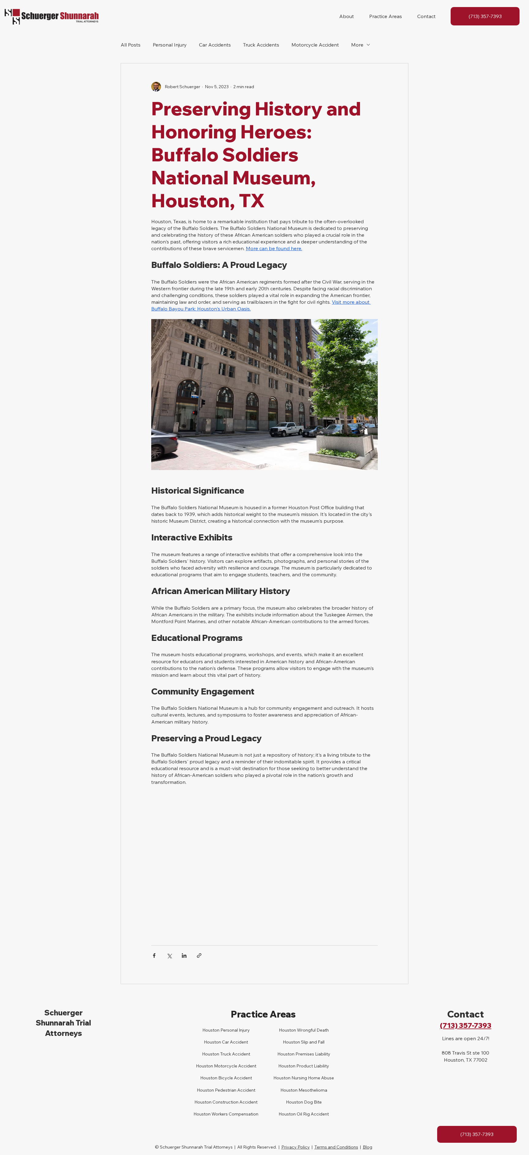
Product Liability (312, 1066)
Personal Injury (170, 45)
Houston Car (216, 1042)
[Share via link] (199, 955)
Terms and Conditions (336, 1147)
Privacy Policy (295, 1147)
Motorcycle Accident (315, 45)
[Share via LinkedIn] (184, 955)
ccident (240, 1042)
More (357, 45)
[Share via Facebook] (154, 955)
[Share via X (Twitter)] (169, 955)
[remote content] (264, 862)
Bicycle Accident (234, 1078)
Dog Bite (312, 1102)
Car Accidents (215, 45)
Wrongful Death (312, 1030)
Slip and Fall (312, 1042)
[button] (347, 16)
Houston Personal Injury (226, 1030)
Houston (210, 1054)
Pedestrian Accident (234, 1090)
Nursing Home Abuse (312, 1078)
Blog (367, 1147)
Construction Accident (234, 1102)
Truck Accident (234, 1054)
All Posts (131, 45)
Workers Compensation (234, 1114)
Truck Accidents (261, 45)
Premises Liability (312, 1054)
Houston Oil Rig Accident (304, 1114)
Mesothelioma (312, 1090)
